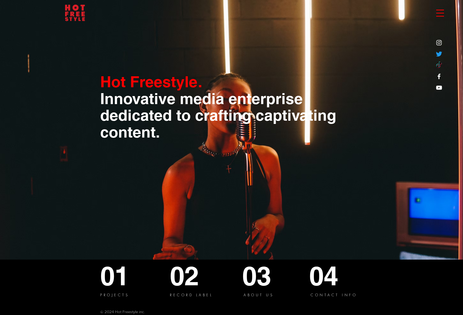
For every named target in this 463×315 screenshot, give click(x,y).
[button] (440, 13)
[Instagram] (439, 42)
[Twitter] (439, 54)
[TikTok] (439, 65)
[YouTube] (439, 87)
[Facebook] (439, 76)
